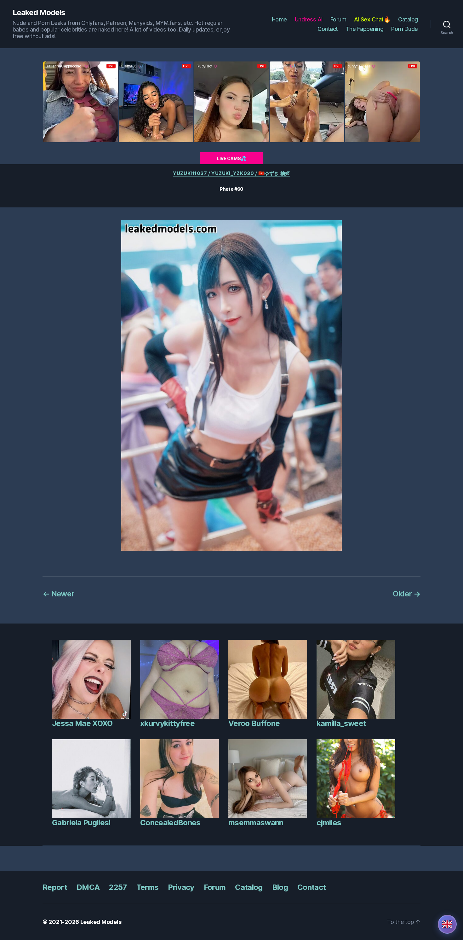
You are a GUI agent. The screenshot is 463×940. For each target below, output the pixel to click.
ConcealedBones (170, 822)
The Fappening (365, 29)
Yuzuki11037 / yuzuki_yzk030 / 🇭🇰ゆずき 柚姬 (231, 173)
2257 (118, 887)
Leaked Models (39, 12)
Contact (327, 29)
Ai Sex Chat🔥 (372, 19)
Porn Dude (404, 29)
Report (55, 887)
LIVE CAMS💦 (231, 158)
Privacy (181, 887)
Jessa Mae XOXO (82, 723)
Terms (147, 887)
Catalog (408, 19)
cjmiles (329, 822)
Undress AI (309, 19)
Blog (280, 887)
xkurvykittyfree (167, 723)
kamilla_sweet (341, 723)
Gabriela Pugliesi (81, 822)
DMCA (88, 887)
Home (279, 19)
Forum (338, 19)
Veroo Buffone (254, 723)
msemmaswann (255, 822)
